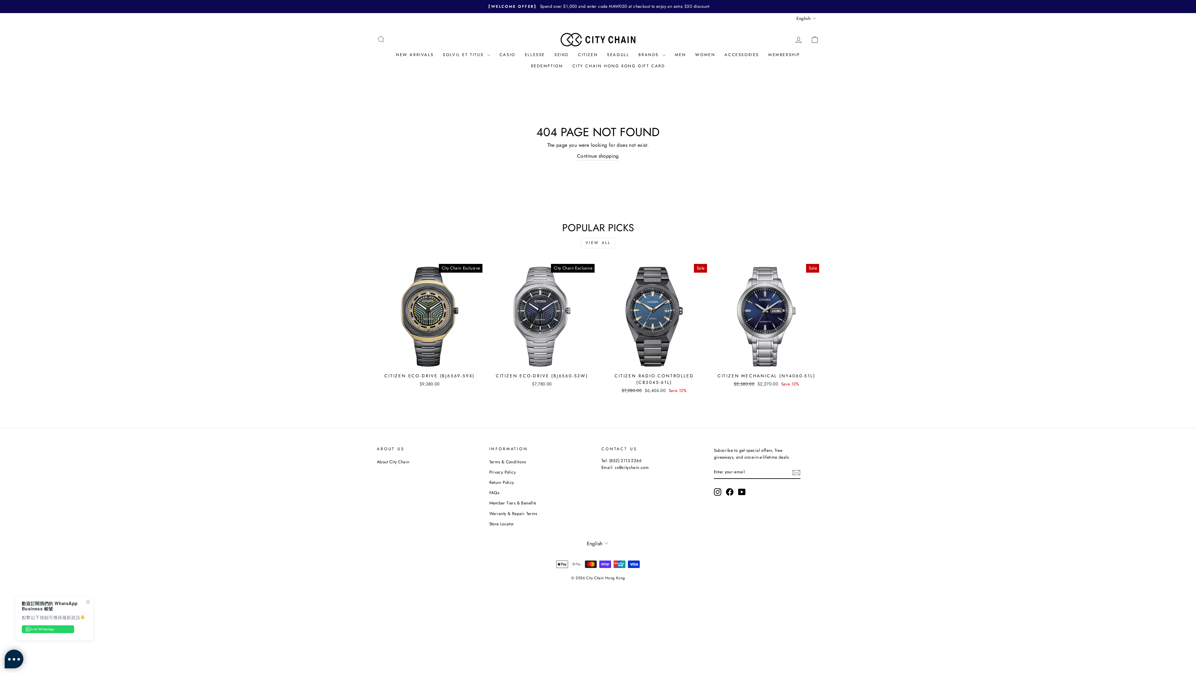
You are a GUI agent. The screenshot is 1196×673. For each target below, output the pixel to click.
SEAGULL (618, 55)
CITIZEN (588, 55)
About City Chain (393, 462)
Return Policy (501, 482)
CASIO (507, 55)
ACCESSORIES (741, 55)
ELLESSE (535, 55)
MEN (680, 55)
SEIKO (561, 55)
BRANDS (649, 55)
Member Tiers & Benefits (512, 503)
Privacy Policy (502, 472)
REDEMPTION (547, 66)
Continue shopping (598, 156)
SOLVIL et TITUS (464, 55)
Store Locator (501, 524)
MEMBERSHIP (784, 55)
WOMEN (705, 55)
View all (598, 243)
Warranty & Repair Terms (513, 513)
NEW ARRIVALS (415, 55)
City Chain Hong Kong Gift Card (618, 66)
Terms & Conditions (507, 462)
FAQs (494, 492)
